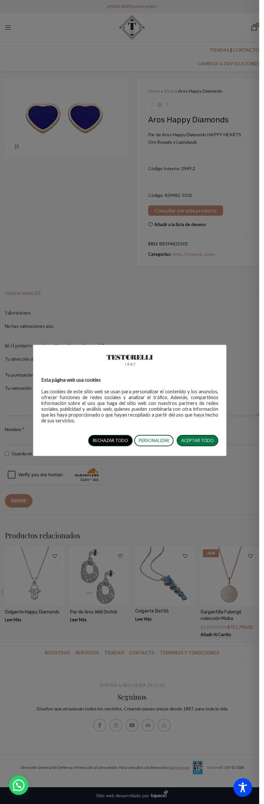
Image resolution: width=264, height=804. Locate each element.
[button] (18, 785)
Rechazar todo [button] (110, 440)
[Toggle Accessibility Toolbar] (243, 788)
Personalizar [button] (154, 440)
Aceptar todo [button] (197, 440)
